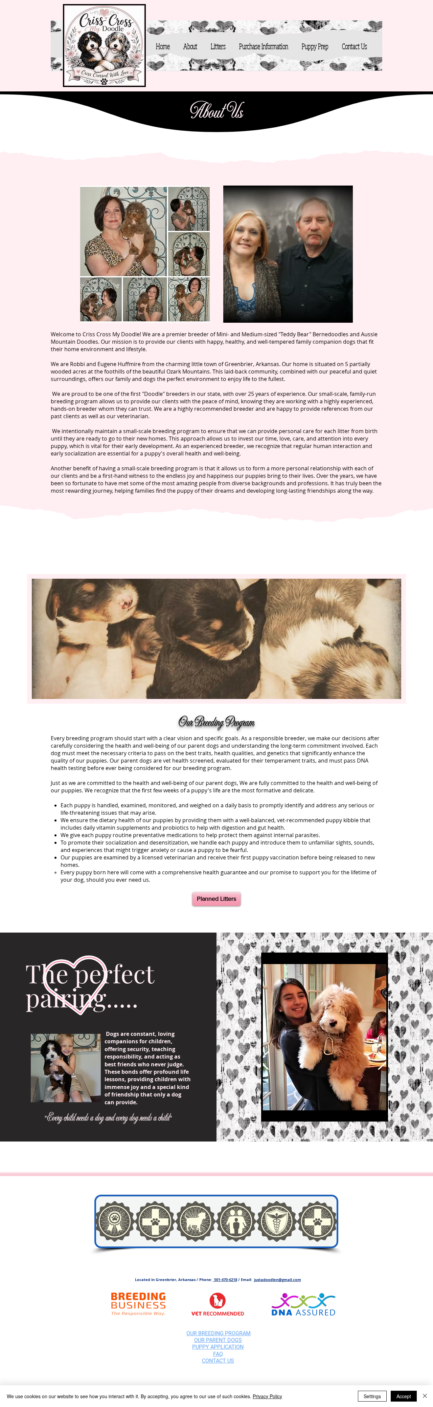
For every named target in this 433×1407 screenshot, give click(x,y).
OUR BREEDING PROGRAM (218, 1333)
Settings (372, 1396)
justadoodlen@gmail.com (277, 1279)
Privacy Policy (267, 1396)
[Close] (425, 1396)
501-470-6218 (225, 1279)
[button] (190, 45)
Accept (403, 1396)
